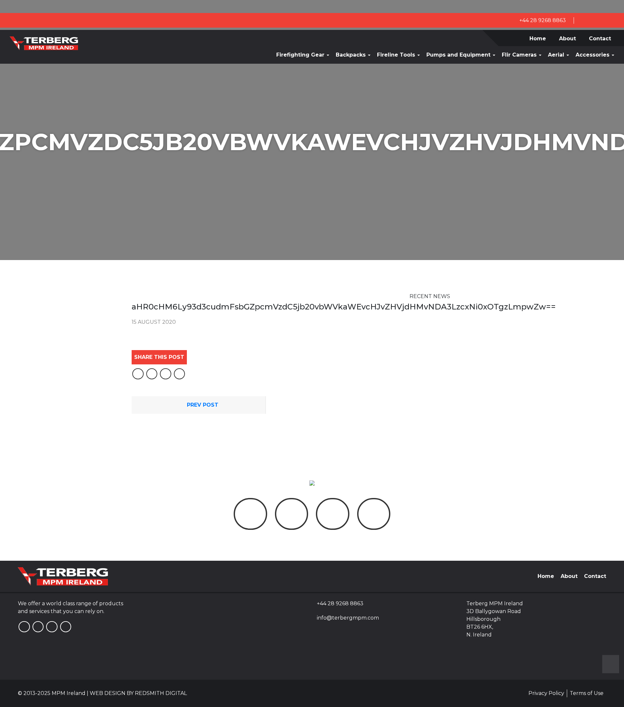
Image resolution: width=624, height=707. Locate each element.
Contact (600, 38)
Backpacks (351, 55)
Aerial (557, 55)
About (567, 38)
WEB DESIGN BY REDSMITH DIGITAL (138, 693)
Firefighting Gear (301, 55)
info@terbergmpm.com (348, 618)
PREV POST (201, 405)
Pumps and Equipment (459, 55)
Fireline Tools (397, 55)
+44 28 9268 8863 (542, 20)
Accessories (593, 55)
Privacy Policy (546, 693)
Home (537, 38)
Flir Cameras (520, 55)
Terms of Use (587, 693)
